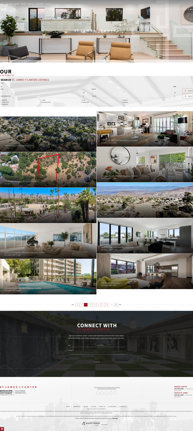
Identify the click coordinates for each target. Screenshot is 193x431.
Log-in (96, 425)
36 (115, 304)
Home (1, 4)
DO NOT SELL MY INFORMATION (100, 408)
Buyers (17, 4)
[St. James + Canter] (96, 31)
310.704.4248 (178, 389)
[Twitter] (106, 393)
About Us (30, 4)
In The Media (39, 4)
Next (120, 304)
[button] (2, 429)
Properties (9, 4)
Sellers (23, 4)
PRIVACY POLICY (90, 408)
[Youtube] (110, 393)
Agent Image (115, 418)
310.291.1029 (178, 395)
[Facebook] (97, 393)
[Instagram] (102, 393)
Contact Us (48, 4)
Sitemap (96, 418)
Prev (73, 304)
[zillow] (115, 393)
